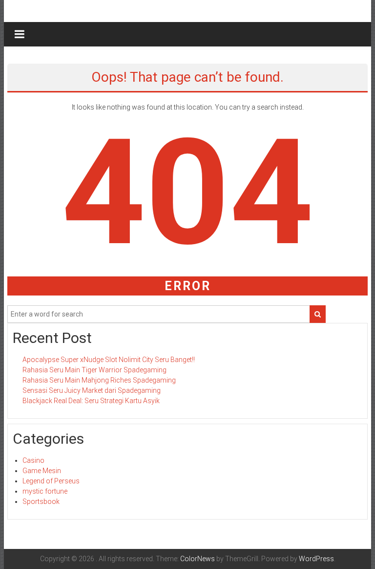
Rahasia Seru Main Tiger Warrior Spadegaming (94, 370)
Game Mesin (41, 471)
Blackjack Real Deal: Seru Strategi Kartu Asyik (91, 401)
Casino (33, 460)
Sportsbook (41, 501)
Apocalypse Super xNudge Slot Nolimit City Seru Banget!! (108, 360)
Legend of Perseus (51, 481)
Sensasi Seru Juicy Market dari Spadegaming (91, 390)
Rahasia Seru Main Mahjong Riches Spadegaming (99, 380)
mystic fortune (44, 491)
